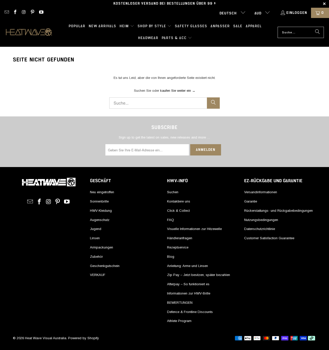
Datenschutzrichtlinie (259, 229)
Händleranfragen (179, 238)
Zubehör (96, 257)
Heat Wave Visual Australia (45, 338)
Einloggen (296, 13)
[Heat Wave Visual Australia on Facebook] (15, 13)
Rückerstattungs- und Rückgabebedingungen (278, 211)
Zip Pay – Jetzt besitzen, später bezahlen (198, 275)
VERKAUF (97, 275)
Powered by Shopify (83, 338)
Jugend (95, 229)
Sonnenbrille (99, 201)
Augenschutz (99, 220)
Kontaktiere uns (178, 201)
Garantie (250, 201)
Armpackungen (101, 247)
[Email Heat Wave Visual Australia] (6, 13)
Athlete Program (179, 321)
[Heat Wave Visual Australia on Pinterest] (32, 13)
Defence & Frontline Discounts (190, 312)
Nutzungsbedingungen (261, 220)
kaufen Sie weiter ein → (177, 91)
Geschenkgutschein (105, 266)
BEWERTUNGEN (180, 303)
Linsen (95, 238)
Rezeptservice (177, 247)
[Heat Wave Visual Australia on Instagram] (23, 13)
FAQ (170, 220)
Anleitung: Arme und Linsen (187, 266)
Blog (170, 257)
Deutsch (229, 13)
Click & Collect (178, 211)
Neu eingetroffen (102, 192)
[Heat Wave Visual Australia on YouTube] (40, 13)
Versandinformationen (260, 192)
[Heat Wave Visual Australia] (29, 32)
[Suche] (317, 32)
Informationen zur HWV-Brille (188, 293)
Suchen (172, 192)
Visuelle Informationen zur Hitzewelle (194, 229)
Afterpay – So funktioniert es (188, 284)
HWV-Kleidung (101, 211)
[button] (127, 26)
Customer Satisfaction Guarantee (269, 238)
